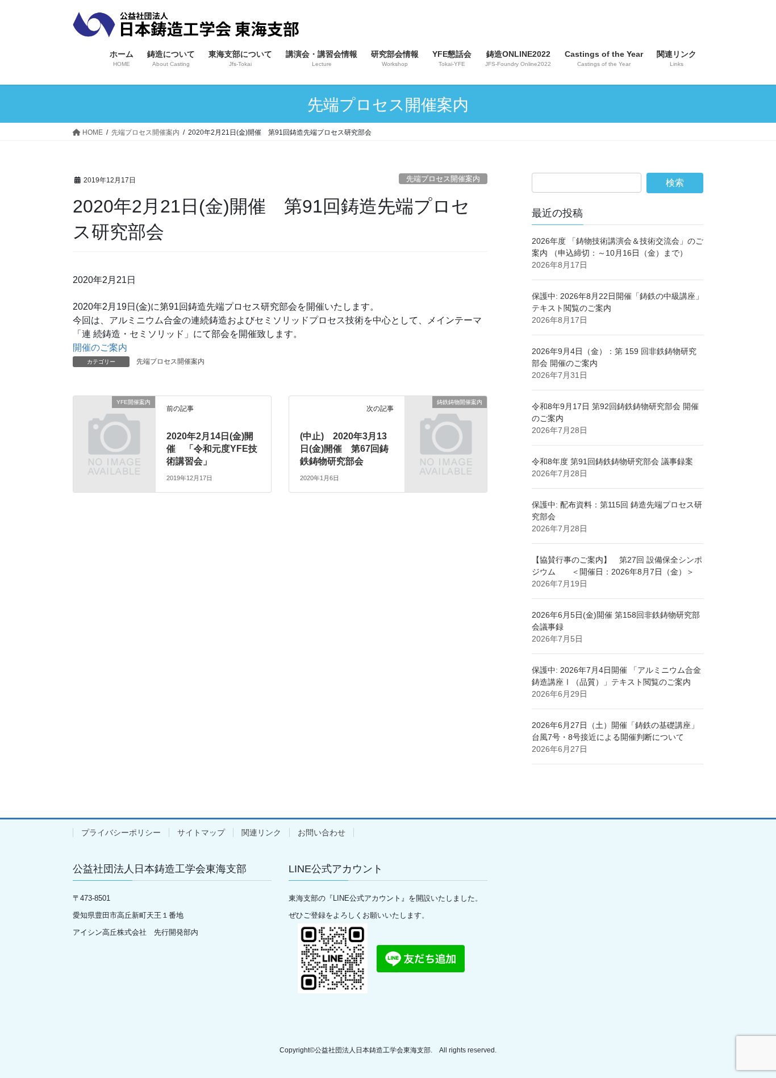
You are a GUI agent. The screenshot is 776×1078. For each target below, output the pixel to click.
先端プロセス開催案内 (443, 178)
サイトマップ (201, 832)
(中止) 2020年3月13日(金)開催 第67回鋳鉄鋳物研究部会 (344, 449)
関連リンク (261, 832)
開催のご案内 (100, 347)
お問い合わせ (321, 832)
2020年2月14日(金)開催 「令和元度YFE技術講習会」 (211, 449)
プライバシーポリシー (121, 832)
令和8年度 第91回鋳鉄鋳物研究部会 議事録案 (612, 461)
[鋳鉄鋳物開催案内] (446, 420)
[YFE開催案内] (114, 420)
